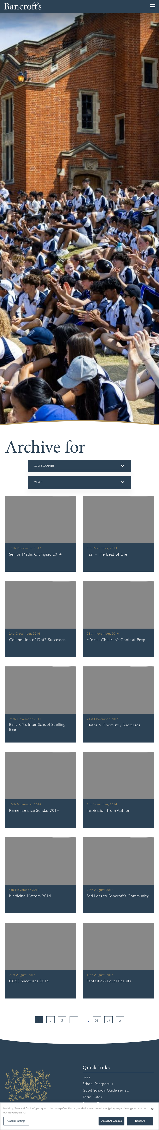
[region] (79, 1116)
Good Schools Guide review (106, 1091)
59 (108, 1020)
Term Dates (92, 1097)
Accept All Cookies (111, 1121)
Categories (50, 468)
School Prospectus (98, 1084)
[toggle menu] (153, 6)
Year (38, 485)
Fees (86, 1077)
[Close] (152, 1109)
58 (97, 1020)
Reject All (140, 1121)
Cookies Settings (16, 1121)
